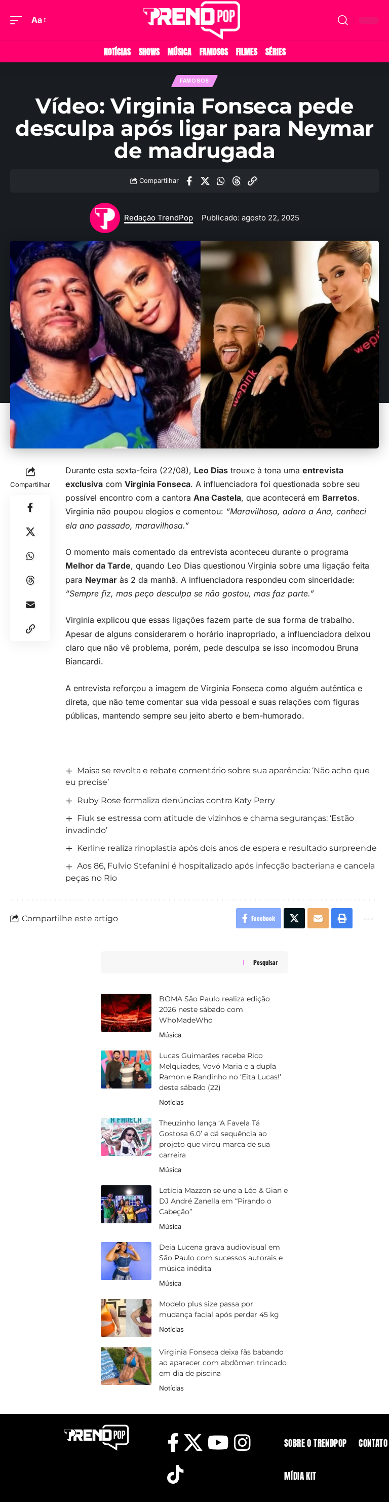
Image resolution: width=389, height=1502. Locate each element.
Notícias (171, 1102)
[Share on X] (205, 181)
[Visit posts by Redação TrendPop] (105, 218)
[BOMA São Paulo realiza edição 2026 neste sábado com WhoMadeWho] (126, 1013)
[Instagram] (242, 1443)
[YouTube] (218, 1443)
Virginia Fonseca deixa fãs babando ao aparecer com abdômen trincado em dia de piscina (223, 1362)
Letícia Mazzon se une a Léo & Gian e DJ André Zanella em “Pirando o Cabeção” (223, 1201)
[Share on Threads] (236, 181)
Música (170, 1035)
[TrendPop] (194, 20)
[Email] (30, 604)
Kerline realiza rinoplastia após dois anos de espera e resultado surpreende (227, 848)
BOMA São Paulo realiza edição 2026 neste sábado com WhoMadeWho (214, 1009)
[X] (193, 1443)
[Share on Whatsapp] (221, 181)
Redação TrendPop (158, 217)
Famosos (194, 81)
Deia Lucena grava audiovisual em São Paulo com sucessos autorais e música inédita (221, 1258)
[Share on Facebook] (189, 181)
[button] (252, 181)
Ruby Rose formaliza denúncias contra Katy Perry (176, 800)
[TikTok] (175, 1475)
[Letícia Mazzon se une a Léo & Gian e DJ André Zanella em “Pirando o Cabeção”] (126, 1204)
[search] (343, 20)
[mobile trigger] (18, 20)
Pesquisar (265, 962)
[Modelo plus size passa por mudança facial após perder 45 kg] (126, 1318)
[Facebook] (173, 1443)
